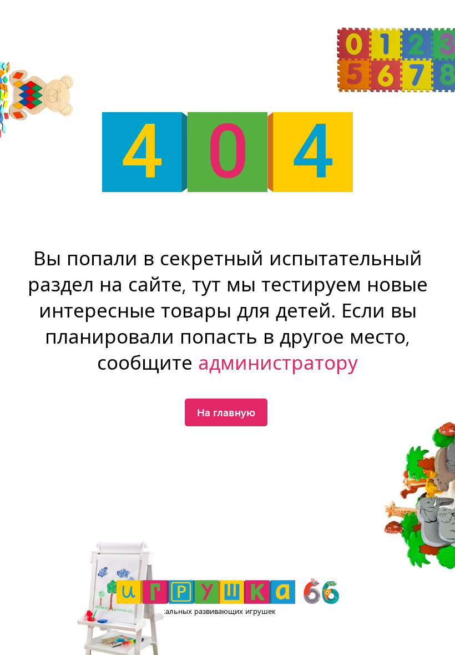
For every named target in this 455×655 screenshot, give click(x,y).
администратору (278, 363)
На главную (226, 412)
